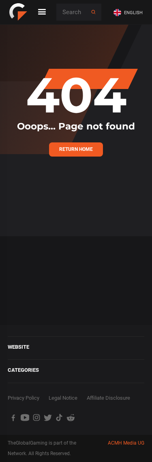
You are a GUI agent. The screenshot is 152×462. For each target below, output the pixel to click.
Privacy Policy (23, 398)
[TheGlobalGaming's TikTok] (59, 417)
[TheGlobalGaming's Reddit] (71, 417)
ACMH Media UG (126, 443)
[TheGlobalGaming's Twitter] (48, 417)
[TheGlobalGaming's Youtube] (24, 417)
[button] (129, 12)
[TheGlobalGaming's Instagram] (36, 417)
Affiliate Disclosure (108, 398)
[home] (18, 12)
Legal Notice (63, 398)
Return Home (76, 149)
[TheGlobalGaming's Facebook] (13, 417)
